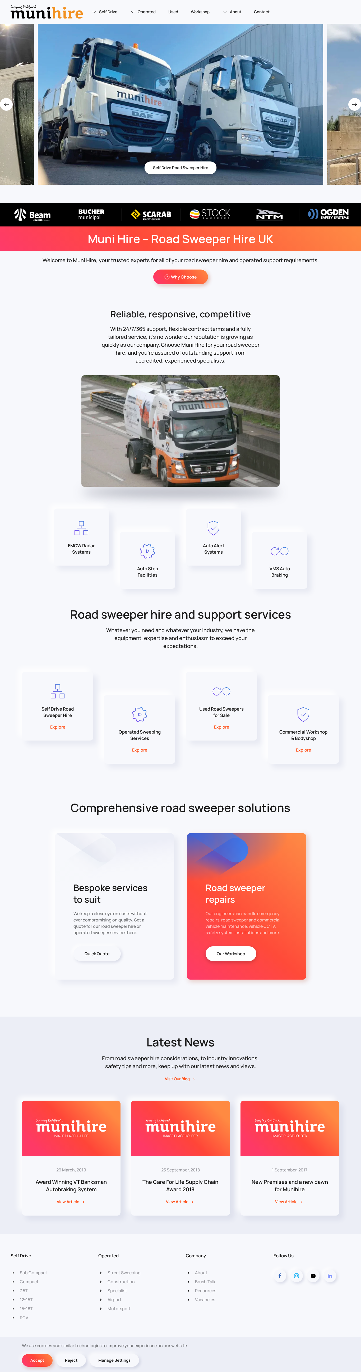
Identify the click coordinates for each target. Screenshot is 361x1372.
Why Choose (184, 277)
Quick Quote (97, 954)
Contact (262, 12)
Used (173, 12)
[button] (6, 104)
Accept (37, 1360)
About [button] (235, 12)
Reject (71, 1360)
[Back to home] (48, 12)
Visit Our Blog (177, 1079)
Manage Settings (114, 1360)
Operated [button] (147, 12)
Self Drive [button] (108, 12)
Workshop (200, 12)
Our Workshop (231, 954)
